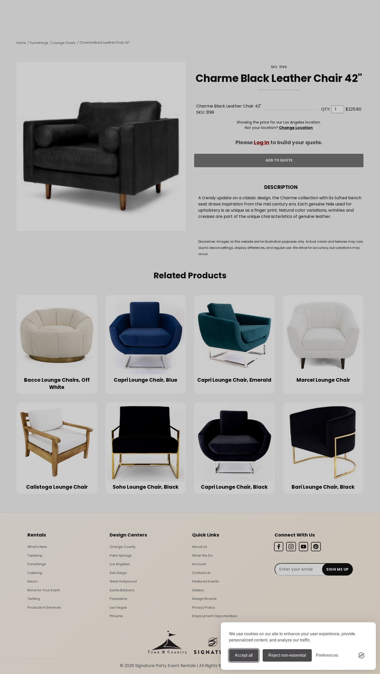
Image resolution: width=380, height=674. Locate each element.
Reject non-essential (287, 655)
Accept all (244, 655)
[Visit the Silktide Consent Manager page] (361, 655)
